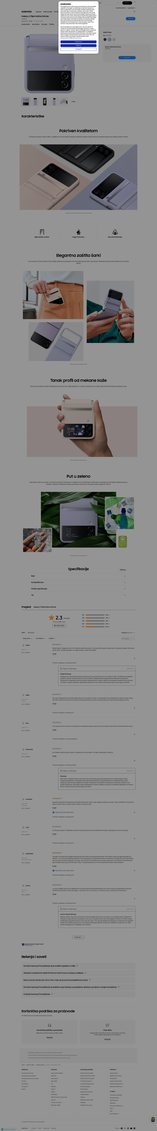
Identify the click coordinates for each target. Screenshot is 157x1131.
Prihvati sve (78, 42)
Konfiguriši (78, 49)
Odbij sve (78, 45)
